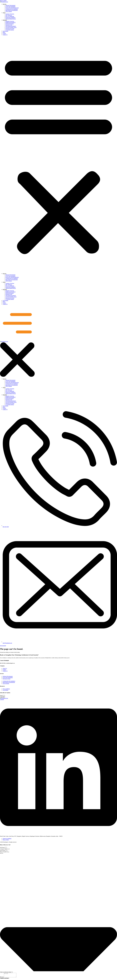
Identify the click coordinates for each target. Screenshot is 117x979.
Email (1, 695)
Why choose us (8, 15)
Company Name (3, 849)
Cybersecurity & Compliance (11, 9)
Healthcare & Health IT (10, 22)
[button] (58, 154)
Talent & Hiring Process (10, 18)
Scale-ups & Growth (9, 28)
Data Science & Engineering (11, 10)
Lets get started (3, 645)
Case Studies (5, 31)
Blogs (4, 32)
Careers (4, 33)
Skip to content (3, 0)
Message (2, 977)
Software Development (10, 5)
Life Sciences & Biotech (10, 26)
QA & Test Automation (10, 6)
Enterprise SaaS (8, 24)
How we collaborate (9, 16)
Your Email (2, 850)
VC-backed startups (9, 29)
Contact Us (5, 34)
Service (1, 853)
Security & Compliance (10, 17)
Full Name (2, 847)
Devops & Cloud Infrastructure (12, 7)
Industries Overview (9, 21)
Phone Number (3, 851)
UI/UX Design (8, 11)
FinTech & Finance (9, 23)
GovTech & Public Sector (10, 27)
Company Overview (9, 13)
